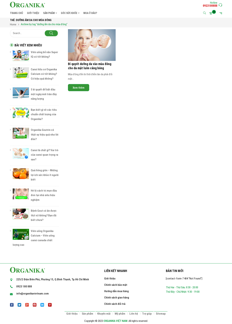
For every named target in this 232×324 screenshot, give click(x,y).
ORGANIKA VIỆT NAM (115, 321)
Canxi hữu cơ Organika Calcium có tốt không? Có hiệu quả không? (44, 74)
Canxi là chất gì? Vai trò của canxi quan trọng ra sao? (44, 155)
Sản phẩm (87, 313)
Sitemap (161, 313)
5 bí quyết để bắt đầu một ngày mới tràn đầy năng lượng (44, 94)
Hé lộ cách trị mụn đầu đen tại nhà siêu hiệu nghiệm (44, 195)
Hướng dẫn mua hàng (116, 291)
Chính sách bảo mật (115, 284)
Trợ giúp (147, 313)
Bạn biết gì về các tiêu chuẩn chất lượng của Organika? (44, 114)
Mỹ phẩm (120, 313)
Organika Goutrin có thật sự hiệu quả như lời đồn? (44, 134)
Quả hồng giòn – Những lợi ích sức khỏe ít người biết (45, 175)
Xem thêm (78, 87)
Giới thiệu (109, 278)
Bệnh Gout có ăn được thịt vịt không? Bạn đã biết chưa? (44, 215)
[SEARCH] (51, 33)
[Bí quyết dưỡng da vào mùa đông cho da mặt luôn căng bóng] (92, 45)
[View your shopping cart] (211, 13)
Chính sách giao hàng (116, 297)
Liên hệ (133, 313)
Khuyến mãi (104, 313)
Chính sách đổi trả (114, 304)
